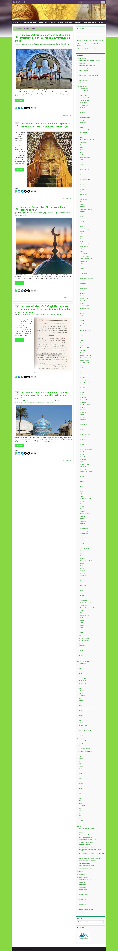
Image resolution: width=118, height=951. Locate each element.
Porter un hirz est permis (84, 855)
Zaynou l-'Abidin (83, 253)
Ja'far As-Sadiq (83, 194)
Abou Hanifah (83, 112)
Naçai (81, 216)
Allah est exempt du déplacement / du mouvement (45, 43)
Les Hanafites (32, 46)
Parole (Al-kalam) (82, 805)
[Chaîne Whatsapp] (27, 2)
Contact (100, 22)
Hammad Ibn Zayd (84, 169)
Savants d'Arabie (38, 402)
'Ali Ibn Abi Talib (23, 212)
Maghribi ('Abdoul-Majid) (86, 499)
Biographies (68, 22)
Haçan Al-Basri (83, 164)
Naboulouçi (82, 526)
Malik (81, 201)
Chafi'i (81, 147)
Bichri (81, 325)
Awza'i (81, 137)
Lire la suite (19, 100)
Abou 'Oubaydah (84, 105)
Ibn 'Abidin (82, 377)
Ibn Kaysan (82, 184)
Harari (16, 215)
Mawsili (82, 508)
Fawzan (80, 676)
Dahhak (82, 152)
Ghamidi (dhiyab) (82, 680)
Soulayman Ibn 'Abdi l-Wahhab (87, 607)
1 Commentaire (68, 115)
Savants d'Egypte (38, 46)
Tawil (81, 617)
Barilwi (81, 315)
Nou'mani (81, 713)
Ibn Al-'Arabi (83, 402)
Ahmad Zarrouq (83, 293)
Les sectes (78, 22)
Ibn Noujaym (83, 459)
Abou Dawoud (83, 110)
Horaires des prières (90, 22)
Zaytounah (81, 658)
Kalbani (80, 698)
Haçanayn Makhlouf (84, 362)
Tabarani (82, 231)
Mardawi (82, 501)
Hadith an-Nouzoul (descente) (85, 837)
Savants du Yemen (83, 912)
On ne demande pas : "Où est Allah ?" (87, 847)
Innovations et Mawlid (56, 22)
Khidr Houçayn (83, 494)
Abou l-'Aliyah (83, 115)
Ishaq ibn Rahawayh (84, 192)
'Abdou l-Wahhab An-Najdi (86, 258)
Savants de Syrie (45, 46)
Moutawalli (82, 523)
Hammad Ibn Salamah (85, 167)
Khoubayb (82, 196)
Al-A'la (80, 768)
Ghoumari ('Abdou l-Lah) (85, 357)
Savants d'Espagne (83, 889)
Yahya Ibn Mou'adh (84, 243)
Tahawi (81, 236)
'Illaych (81, 271)
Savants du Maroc (83, 907)
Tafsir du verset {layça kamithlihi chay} (87, 860)
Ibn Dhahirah (83, 427)
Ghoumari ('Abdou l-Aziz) (85, 355)
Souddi (81, 226)
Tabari (81, 234)
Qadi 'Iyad (82, 543)
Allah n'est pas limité (61, 43)
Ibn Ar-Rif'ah (83, 412)
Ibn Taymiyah (82, 695)
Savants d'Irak (45, 128)
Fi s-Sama (81, 786)
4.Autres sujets (23, 128)
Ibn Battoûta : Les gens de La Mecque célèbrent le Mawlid (90, 40)
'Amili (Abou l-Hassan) (83, 663)
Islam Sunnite (17, 22)
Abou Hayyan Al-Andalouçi (86, 286)
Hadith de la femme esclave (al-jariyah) (87, 839)
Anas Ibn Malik (83, 132)
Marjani (82, 506)
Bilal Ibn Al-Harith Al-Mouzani (87, 140)
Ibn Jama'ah (83, 447)
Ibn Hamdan (83, 439)
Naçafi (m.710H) (84, 533)
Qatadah (82, 221)
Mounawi (82, 518)
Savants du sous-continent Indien (86, 909)
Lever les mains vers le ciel (84, 844)
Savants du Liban (82, 904)
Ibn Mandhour (83, 456)
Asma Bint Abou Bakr (85, 135)
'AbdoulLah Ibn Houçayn (85, 261)
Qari (81, 553)
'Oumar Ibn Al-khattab (85, 97)
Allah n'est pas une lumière (85, 78)
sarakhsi (82, 595)
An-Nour (80, 778)
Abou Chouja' (83, 283)
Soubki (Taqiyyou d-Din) (63, 46)
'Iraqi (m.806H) (83, 273)
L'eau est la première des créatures (86, 842)
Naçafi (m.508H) (84, 528)
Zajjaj (81, 251)
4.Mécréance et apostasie (25, 43)
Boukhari (82, 144)
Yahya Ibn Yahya (83, 248)
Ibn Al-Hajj (82, 407)
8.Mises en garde (81, 874)
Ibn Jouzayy (82, 454)
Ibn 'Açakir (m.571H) (85, 380)
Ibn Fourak (82, 432)
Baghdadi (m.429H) (63, 44)
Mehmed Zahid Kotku (85, 513)
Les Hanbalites (82, 648)
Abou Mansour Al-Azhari (85, 117)
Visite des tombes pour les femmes (86, 865)
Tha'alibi (82, 620)
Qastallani (82, 555)
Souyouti (82, 610)
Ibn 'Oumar (82, 174)
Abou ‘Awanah (83, 125)
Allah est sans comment (65, 212)
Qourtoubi (82, 570)
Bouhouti (82, 328)
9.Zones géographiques (82, 877)
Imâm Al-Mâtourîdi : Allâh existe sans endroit (87, 49)
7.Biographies (80, 871)
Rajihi (80, 720)
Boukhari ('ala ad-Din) (85, 330)
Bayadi (81, 318)
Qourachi (82, 568)
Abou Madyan (83, 288)
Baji (81, 310)
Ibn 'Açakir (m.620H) (85, 382)
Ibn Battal (82, 417)
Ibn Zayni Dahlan (84, 469)
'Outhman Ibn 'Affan (84, 100)
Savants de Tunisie (83, 899)
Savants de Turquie (54, 46)
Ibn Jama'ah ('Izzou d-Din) (86, 449)
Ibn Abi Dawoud (83, 177)
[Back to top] (114, 947)
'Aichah (82, 92)
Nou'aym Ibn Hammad (85, 219)
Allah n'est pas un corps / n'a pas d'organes (30, 44)
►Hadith (81, 820)
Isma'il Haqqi (83, 474)
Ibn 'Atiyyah (83, 397)
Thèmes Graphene (26, 949)
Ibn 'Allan (82, 390)
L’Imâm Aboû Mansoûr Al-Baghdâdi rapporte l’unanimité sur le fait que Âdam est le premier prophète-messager (42, 309)
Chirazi (81, 340)
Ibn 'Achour (82, 387)
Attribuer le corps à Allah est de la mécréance (49, 44)
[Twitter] (19, 2)
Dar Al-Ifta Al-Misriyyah (84, 640)
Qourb (80, 808)
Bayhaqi (82, 323)
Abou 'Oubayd (83, 102)
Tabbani (82, 612)
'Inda (80, 756)
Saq (79, 813)
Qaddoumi (82, 541)
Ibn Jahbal (82, 444)
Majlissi (80, 705)
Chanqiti (82, 338)
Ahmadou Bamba (84, 295)
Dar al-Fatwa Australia (84, 638)
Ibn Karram (25, 402)
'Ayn (80, 753)
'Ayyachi (80, 666)
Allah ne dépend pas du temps (61, 400)
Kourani (82, 496)
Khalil (81, 486)
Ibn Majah (82, 187)
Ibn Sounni (82, 189)
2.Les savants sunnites (82, 86)
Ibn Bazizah (82, 422)
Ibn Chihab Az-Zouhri (85, 179)
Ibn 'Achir (82, 385)
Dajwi (81, 343)
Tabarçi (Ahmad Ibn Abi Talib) (85, 730)
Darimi (81, 154)
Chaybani (82, 149)
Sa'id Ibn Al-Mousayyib (85, 224)
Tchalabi (80, 732)
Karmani (82, 481)
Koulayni (80, 703)
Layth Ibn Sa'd (83, 199)
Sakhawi (82, 583)
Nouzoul (80, 803)
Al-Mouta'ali (81, 776)
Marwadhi (82, 204)
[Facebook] (16, 2)
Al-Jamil (80, 773)
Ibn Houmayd (83, 442)
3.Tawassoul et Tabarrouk (84, 745)
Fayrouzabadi (83, 350)
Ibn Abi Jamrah (83, 399)
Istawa (19, 215)
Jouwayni (82, 476)
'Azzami (82, 268)
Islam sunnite (80, 28)
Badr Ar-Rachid (83, 300)
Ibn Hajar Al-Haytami (85, 437)
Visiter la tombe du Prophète (85, 868)
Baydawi (82, 320)
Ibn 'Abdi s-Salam (84, 375)
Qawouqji (82, 558)
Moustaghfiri (83, 521)
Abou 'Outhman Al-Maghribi (86, 278)
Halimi (81, 367)
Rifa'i (81, 578)
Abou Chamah (83, 281)
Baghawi (82, 303)
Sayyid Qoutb (82, 728)
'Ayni (81, 266)
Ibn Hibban (82, 182)
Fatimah (82, 162)
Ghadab (80, 788)
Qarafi (81, 551)
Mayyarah (82, 511)
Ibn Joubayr (82, 451)
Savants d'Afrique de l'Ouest (85, 879)
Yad (79, 818)
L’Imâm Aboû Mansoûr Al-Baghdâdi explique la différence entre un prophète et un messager (45, 125)
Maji (80, 800)
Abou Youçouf (83, 122)
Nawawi (82, 536)
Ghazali (82, 352)
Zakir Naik (81, 735)
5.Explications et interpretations (84, 751)
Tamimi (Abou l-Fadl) (84, 615)
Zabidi (81, 627)
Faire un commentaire (66, 384)
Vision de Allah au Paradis (84, 863)
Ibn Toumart (83, 466)
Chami (81, 335)
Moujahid (82, 211)
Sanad (81, 590)
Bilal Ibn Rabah (83, 142)
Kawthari (20, 46)
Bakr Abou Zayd (82, 671)
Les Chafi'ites (25, 46)
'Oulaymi (82, 276)
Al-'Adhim (81, 758)
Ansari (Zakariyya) (84, 298)
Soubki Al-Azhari (83, 605)
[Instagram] (21, 2)
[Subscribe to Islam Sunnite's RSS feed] (14, 2)
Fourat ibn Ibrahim (83, 678)
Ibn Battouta (83, 419)
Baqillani (82, 313)
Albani (80, 668)
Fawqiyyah (81, 783)
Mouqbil (80, 710)
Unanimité (50, 128)
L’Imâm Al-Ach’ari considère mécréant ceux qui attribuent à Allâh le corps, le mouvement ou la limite (43, 37)
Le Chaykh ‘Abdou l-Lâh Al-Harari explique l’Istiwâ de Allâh (43, 208)
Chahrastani (83, 333)
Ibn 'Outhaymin (82, 683)
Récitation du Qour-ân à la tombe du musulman (89, 858)
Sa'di (81, 580)
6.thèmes (79, 826)
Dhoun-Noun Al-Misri (85, 157)
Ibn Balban (82, 414)
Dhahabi (80, 673)
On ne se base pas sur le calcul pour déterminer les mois (91, 853)
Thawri (81, 239)
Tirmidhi (82, 241)
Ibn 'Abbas (82, 172)
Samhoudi (82, 588)
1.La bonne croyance (81, 58)
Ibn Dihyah (82, 429)
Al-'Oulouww (81, 766)
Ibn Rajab (82, 461)
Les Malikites (81, 650)
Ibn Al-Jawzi (83, 409)
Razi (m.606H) (83, 575)
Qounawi (82, 565)
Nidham (82, 538)
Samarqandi (83, 585)
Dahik (80, 781)
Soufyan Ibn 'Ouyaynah (85, 229)
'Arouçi (81, 263)
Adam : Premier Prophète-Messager (27, 314)
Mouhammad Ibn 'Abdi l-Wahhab (86, 708)
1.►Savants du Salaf (83, 88)
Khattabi (82, 489)
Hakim (81, 365)
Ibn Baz (80, 688)
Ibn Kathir (81, 693)
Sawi (81, 598)
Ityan (80, 793)
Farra (81, 159)
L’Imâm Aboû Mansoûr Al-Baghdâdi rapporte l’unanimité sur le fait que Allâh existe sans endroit (41, 395)
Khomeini (81, 700)
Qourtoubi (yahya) (84, 573)
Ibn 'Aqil (82, 392)
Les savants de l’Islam (30, 22)
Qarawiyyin (81, 653)
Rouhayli (81, 723)
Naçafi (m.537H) (84, 531)
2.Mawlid (81, 743)
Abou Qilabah (83, 120)
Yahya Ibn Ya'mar (84, 246)
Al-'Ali (80, 761)
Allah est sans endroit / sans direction (23, 213)
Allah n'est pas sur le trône (36, 213)
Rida (80, 810)
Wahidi (81, 622)
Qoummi (81, 715)
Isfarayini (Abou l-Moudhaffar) (87, 471)
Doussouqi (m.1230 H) (85, 347)
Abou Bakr (82, 107)
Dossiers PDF (43, 22)
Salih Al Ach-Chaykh (83, 725)
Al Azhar (80, 635)
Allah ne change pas (83, 80)
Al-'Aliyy (80, 763)
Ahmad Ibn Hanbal (84, 130)
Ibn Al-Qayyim (82, 685)
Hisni (81, 372)
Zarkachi (82, 630)
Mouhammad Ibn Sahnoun (86, 209)
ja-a (79, 796)
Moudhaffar (83, 516)
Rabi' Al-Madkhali (83, 718)
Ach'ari (32, 43)
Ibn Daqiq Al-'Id (83, 424)
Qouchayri (82, 563)
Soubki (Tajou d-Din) (84, 600)
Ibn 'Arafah (82, 395)
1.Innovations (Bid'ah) (83, 740)
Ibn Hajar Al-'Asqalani (85, 434)
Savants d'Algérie (82, 882)
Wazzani (82, 625)
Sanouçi (82, 593)
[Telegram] (24, 2)
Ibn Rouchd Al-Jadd (84, 464)
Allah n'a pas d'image (83, 68)
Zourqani (82, 632)
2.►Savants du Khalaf (84, 257)
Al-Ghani (81, 771)
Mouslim (82, 214)
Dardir (81, 345)
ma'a (80, 798)
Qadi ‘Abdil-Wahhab (84, 548)
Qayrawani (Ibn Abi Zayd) (86, 560)
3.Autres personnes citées (83, 661)
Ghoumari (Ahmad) (84, 360)
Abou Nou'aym (83, 291)
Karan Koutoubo (83, 479)
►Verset (29, 215)
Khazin (81, 491)
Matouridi (82, 206)
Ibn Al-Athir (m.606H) (85, 404)
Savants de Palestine (83, 894)
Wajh (80, 815)
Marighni (82, 503)
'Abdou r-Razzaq (84, 90)
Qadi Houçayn (83, 546)
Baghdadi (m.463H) (84, 308)
